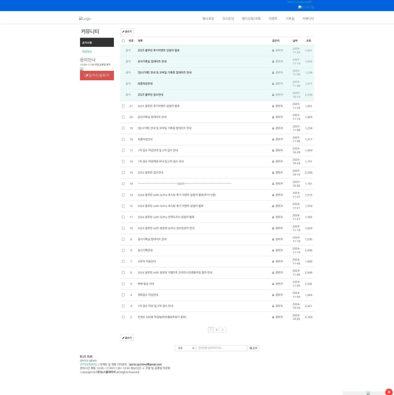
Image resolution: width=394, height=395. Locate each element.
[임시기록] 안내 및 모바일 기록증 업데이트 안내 (164, 72)
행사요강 (208, 18)
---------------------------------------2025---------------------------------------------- (184, 183)
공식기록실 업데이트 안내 (152, 61)
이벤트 (273, 18)
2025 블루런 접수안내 (150, 94)
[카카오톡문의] (88, 364)
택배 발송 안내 (146, 283)
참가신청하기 (98, 75)
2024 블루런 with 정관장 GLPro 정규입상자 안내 (166, 228)
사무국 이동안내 (147, 261)
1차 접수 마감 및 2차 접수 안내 (155, 306)
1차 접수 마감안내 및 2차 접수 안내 (158, 150)
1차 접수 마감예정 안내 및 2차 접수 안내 (161, 161)
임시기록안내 (145, 250)
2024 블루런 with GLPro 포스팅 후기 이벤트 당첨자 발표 (170, 206)
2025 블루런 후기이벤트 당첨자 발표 (159, 50)
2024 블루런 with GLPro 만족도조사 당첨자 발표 (166, 217)
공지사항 (87, 42)
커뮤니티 (308, 18)
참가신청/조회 (251, 18)
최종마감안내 (145, 83)
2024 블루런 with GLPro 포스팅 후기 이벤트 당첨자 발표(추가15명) (177, 195)
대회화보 (87, 52)
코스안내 (228, 18)
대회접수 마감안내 (148, 295)
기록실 (290, 18)
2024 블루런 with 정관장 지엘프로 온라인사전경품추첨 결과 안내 (175, 272)
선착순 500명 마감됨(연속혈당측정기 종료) (162, 317)
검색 (254, 348)
